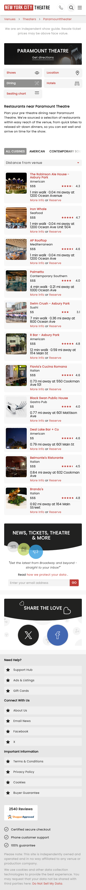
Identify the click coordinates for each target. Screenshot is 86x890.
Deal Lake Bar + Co (44, 429)
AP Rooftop (38, 240)
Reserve (55, 200)
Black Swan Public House (49, 398)
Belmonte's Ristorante (46, 458)
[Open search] (71, 7)
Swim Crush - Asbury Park (50, 303)
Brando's (36, 489)
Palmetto (37, 272)
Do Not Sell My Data (47, 883)
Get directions (43, 57)
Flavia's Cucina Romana (48, 366)
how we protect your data (47, 575)
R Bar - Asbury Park (44, 335)
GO (74, 582)
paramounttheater (57, 19)
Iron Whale (38, 209)
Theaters (29, 19)
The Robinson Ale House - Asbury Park (49, 175)
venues (10, 19)
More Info (37, 200)
